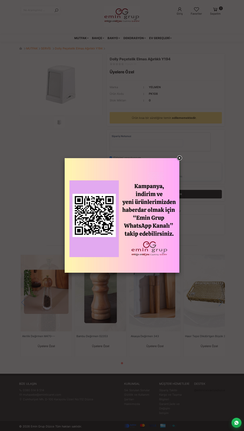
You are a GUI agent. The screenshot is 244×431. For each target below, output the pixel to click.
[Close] (179, 158)
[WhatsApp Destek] (236, 423)
